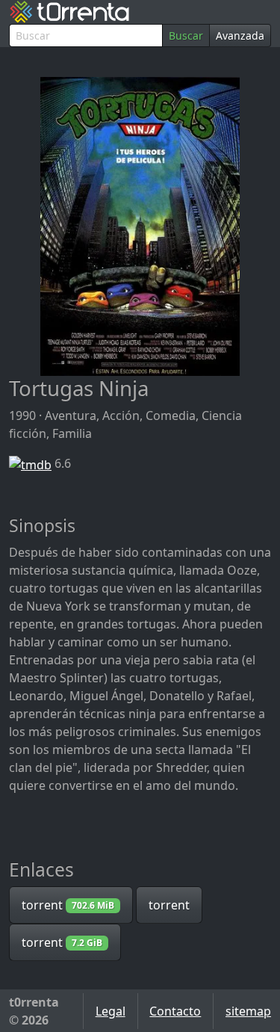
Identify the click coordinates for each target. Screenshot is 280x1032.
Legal (110, 1011)
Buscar (186, 35)
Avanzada (240, 35)
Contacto (175, 1011)
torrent (68, 905)
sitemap (248, 1011)
